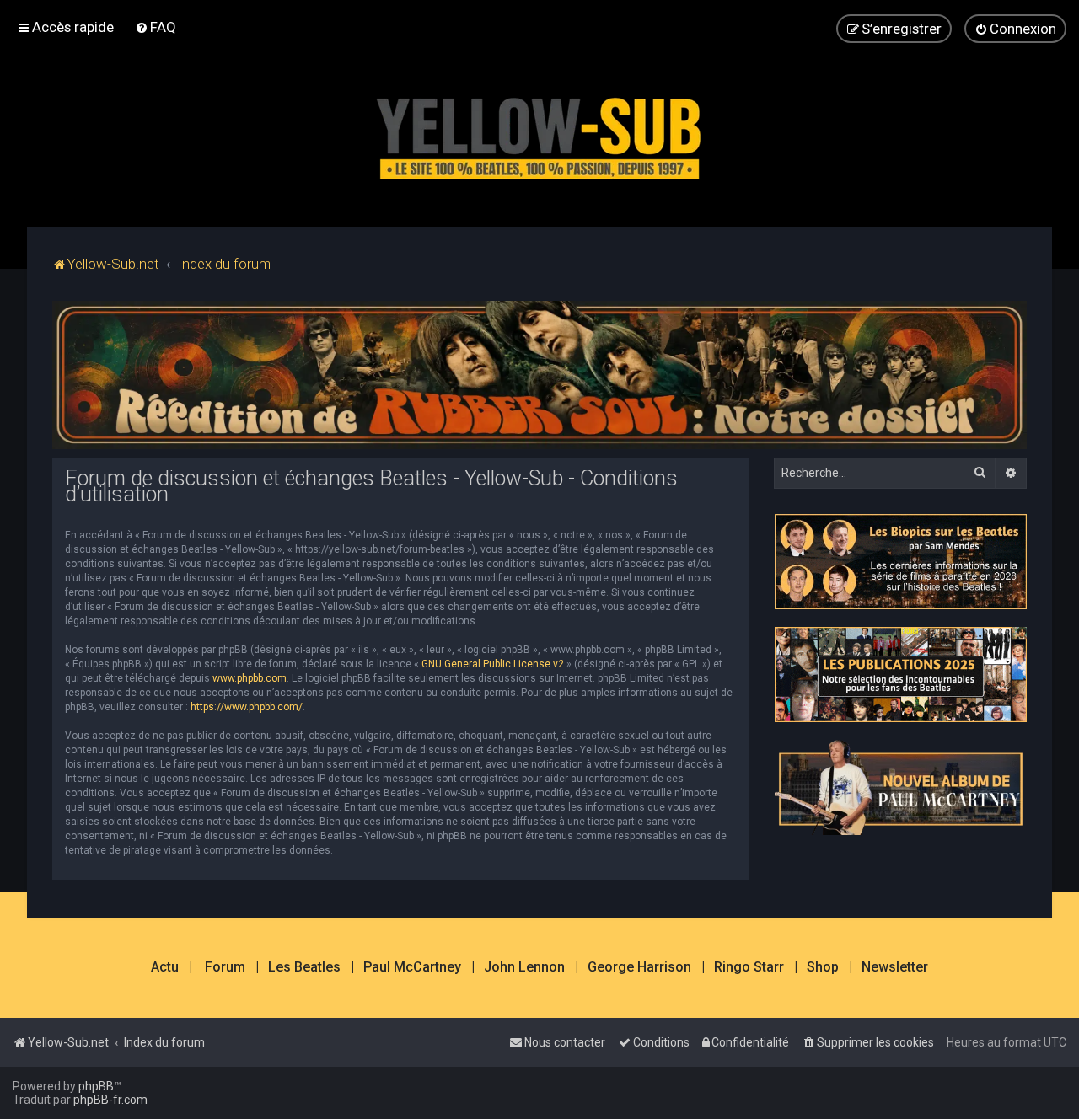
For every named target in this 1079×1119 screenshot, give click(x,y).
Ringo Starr (749, 967)
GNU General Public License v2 (492, 664)
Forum (225, 967)
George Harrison (639, 967)
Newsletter (895, 967)
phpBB (96, 1086)
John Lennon (524, 967)
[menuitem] (155, 27)
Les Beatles (304, 967)
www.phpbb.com (249, 678)
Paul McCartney (412, 967)
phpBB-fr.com (110, 1099)
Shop (823, 967)
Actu (165, 967)
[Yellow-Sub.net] (539, 134)
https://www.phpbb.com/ (247, 707)
